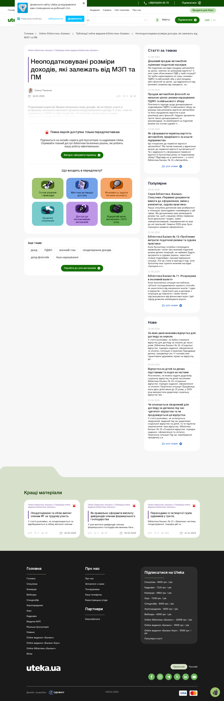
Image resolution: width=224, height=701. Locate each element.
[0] (215, 692)
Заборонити (55, 18)
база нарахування (67, 257)
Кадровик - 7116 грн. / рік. (158, 587)
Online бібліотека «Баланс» (41, 50)
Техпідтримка (92, 589)
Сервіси (107, 10)
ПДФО (48, 250)
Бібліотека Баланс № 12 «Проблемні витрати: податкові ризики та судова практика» (172, 240)
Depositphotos (92, 619)
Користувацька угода (96, 600)
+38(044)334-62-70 (158, 3)
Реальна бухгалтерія (38, 627)
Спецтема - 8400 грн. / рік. (158, 582)
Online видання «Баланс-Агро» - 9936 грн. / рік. (167, 632)
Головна (12, 10)
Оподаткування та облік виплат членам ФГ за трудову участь (51, 515)
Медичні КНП (34, 621)
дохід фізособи (40, 257)
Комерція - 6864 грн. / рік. (158, 593)
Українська (179, 666)
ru (214, 20)
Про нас (136, 10)
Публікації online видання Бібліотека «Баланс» (77, 50)
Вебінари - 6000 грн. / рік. (158, 614)
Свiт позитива (122, 10)
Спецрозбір (33, 600)
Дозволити (75, 18)
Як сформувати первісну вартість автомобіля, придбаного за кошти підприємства (170, 137)
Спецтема (32, 584)
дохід (34, 250)
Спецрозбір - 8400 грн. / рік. (159, 603)
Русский (193, 666)
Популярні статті (153, 638)
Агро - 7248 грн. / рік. (155, 598)
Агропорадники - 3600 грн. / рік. (161, 609)
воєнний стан (67, 250)
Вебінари (31, 594)
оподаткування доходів (97, 250)
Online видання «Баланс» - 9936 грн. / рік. (167, 625)
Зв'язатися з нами (94, 584)
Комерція (32, 589)
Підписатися (189, 3)
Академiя (95, 10)
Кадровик (32, 616)
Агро (29, 610)
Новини (31, 632)
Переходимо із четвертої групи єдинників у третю (171, 515)
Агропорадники (35, 605)
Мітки (29, 653)
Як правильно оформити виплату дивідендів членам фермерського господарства (113, 516)
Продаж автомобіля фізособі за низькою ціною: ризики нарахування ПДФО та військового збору (171, 97)
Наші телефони (93, 594)
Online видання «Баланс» (40, 637)
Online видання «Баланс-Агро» (43, 643)
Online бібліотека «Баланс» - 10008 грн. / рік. (168, 619)
